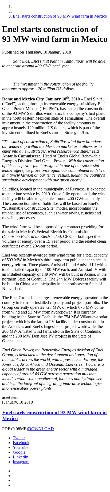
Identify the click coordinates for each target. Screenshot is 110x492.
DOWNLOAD (41, 428)
